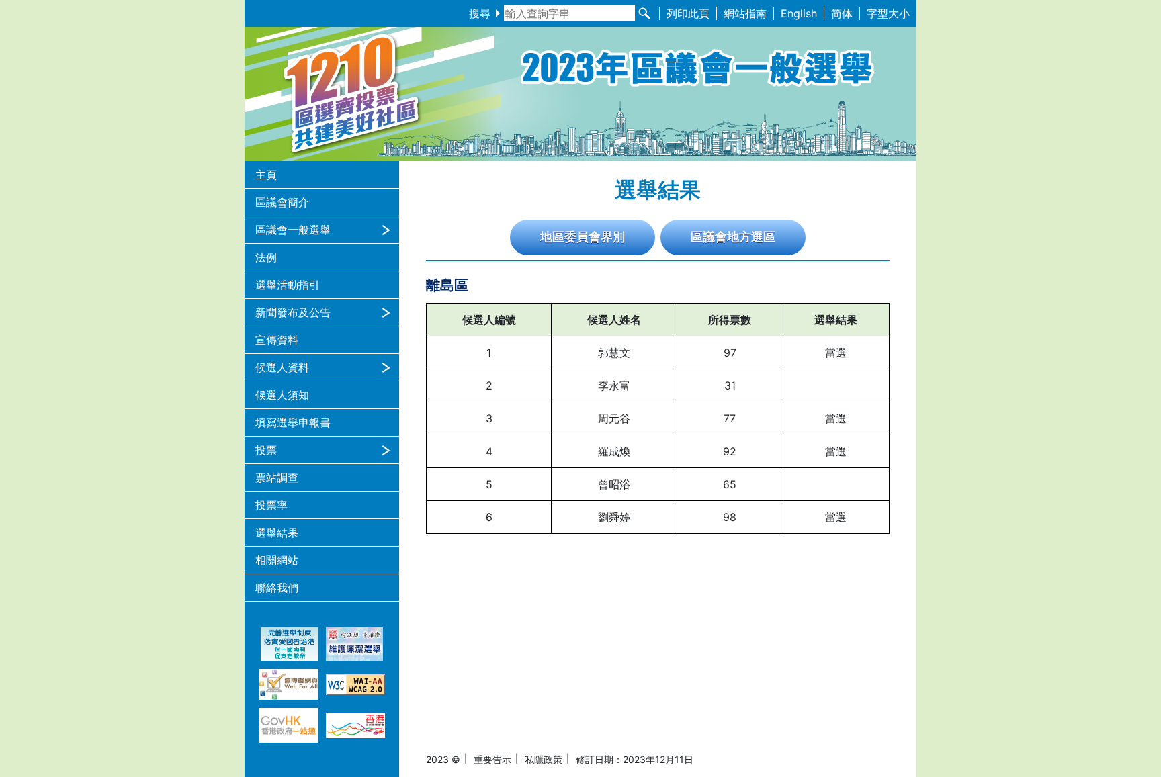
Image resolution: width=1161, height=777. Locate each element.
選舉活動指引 (287, 284)
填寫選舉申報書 (293, 422)
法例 (266, 257)
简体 (842, 13)
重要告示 (492, 759)
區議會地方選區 (733, 237)
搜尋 (479, 13)
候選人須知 (282, 395)
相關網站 (276, 560)
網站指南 (745, 13)
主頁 (266, 174)
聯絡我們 (276, 587)
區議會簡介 (282, 202)
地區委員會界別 (582, 237)
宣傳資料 (276, 340)
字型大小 (888, 13)
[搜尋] (644, 13)
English (799, 13)
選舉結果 (276, 532)
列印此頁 (688, 13)
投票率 (271, 505)
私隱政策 (543, 759)
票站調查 (276, 477)
